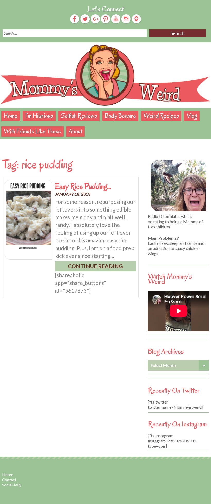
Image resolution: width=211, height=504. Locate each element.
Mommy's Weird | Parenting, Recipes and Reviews (105, 75)
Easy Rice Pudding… (83, 186)
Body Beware (120, 116)
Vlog (192, 116)
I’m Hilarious (39, 116)
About (75, 131)
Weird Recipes (161, 116)
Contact (9, 479)
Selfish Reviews (79, 116)
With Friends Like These (32, 131)
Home (10, 116)
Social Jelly (11, 484)
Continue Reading (95, 266)
